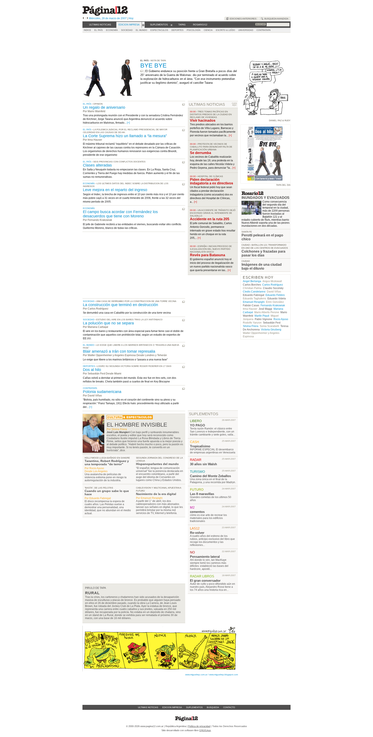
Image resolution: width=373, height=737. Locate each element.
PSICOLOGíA (194, 30)
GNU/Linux (205, 730)
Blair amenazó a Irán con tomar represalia (119, 351)
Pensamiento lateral (205, 556)
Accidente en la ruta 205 (209, 219)
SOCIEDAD (127, 30)
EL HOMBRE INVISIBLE (137, 424)
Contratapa (90, 388)
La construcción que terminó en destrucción (120, 305)
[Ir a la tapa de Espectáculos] (130, 418)
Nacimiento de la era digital (156, 494)
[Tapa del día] (265, 181)
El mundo (88, 345)
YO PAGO (197, 425)
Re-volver (197, 532)
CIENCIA (208, 30)
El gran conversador (205, 580)
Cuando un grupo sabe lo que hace (107, 492)
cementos (197, 512)
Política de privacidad (199, 726)
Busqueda (213, 707)
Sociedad (88, 301)
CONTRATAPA (263, 30)
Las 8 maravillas (202, 494)
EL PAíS (98, 30)
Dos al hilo (92, 370)
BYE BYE (153, 65)
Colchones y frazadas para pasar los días (263, 253)
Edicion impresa (172, 707)
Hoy (131, 18)
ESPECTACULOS (159, 30)
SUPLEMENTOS (203, 414)
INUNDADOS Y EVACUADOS (265, 198)
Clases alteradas (97, 165)
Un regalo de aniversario (104, 107)
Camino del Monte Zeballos (210, 476)
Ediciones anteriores (242, 18)
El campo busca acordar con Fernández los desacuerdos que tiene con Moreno (120, 214)
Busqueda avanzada (275, 18)
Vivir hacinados (202, 120)
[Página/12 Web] (105, 14)
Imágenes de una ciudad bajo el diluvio (262, 266)
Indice (87, 30)
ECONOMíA (112, 30)
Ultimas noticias (148, 707)
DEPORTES (177, 30)
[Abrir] (143, 25)
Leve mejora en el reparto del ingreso (115, 190)
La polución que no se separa (108, 323)
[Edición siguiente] (87, 18)
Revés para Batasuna (207, 255)
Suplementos (194, 707)
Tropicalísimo (200, 446)
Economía (89, 183)
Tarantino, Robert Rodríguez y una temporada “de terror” (107, 462)
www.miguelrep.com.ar (196, 674)
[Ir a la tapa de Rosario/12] (253, 194)
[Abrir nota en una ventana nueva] (141, 71)
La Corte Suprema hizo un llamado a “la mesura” (125, 136)
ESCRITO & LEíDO (225, 30)
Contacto (229, 707)
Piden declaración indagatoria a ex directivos (211, 181)
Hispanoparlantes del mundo (157, 464)
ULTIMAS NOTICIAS (207, 104)
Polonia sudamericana (102, 392)
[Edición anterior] (83, 18)
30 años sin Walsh (203, 464)
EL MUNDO (141, 30)
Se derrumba (200, 153)
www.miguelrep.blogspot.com (223, 674)
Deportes (89, 366)
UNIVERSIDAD (245, 30)
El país (87, 104)
